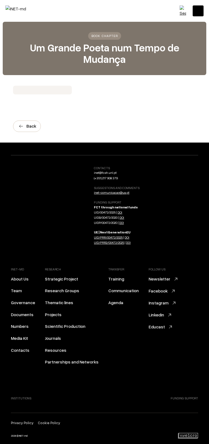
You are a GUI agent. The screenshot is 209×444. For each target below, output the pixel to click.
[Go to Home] (28, 8)
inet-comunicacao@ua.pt (111, 192)
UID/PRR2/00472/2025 (109, 242)
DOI (120, 212)
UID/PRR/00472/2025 (108, 237)
